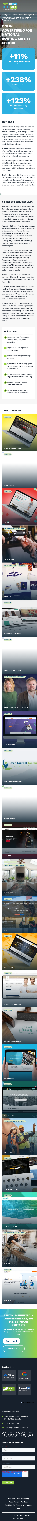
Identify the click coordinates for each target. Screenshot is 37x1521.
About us (11, 1499)
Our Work (14, 15)
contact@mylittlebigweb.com (16, 1428)
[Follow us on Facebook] (4, 1437)
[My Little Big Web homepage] (9, 6)
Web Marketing (23, 1499)
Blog (18, 1508)
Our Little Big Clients (13, 1505)
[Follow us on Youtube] (23, 1437)
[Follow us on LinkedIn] (11, 1437)
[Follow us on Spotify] (30, 1437)
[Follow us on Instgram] (17, 1437)
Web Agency (6, 15)
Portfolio (24, 1502)
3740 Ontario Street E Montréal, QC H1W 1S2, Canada (16, 1417)
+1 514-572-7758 (12, 1423)
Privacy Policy (18, 1518)
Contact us (27, 1505)
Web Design (14, 1502)
